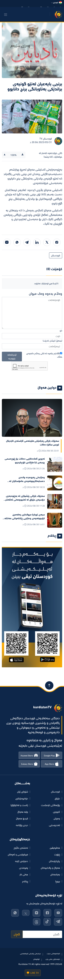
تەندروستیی (54, 825)
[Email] (7, 242)
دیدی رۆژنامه (22, 825)
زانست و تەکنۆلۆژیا (19, 805)
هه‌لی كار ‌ (23, 874)
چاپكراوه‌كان (54, 861)
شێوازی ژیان (22, 791)
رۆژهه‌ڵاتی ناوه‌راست (50, 805)
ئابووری (56, 812)
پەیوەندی (23, 868)
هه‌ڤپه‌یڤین (55, 848)
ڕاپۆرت (57, 854)
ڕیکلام (25, 881)
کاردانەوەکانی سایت (53, 953)
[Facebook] (57, 242)
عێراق (57, 798)
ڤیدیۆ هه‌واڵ (22, 818)
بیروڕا (57, 881)
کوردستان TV (45, 138)
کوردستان (55, 255)
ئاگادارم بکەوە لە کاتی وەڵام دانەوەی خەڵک (44, 355)
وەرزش (57, 818)
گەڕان (17, 934)
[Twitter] (47, 242)
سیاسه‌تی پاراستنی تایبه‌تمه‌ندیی (30, 953)
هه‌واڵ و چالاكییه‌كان (50, 868)
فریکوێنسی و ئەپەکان (18, 854)
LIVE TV (34, 973)
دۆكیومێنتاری (21, 798)
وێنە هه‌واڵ (22, 812)
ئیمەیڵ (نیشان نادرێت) (52, 340)
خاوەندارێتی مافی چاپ (53, 959)
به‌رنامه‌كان (55, 874)
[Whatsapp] (17, 242)
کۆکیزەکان (36, 959)
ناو (61, 330)
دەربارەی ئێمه (21, 861)
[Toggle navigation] (5, 14)
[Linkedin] (37, 242)
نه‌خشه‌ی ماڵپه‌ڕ (21, 848)
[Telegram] (27, 242)
